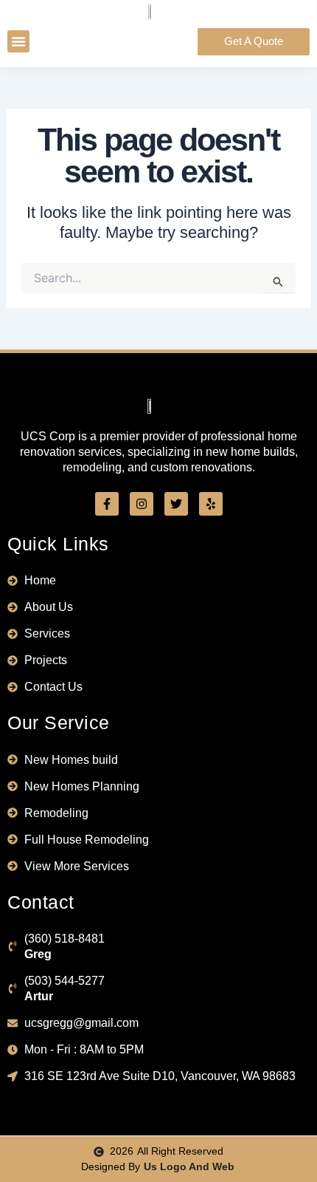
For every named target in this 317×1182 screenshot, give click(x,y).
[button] (18, 41)
